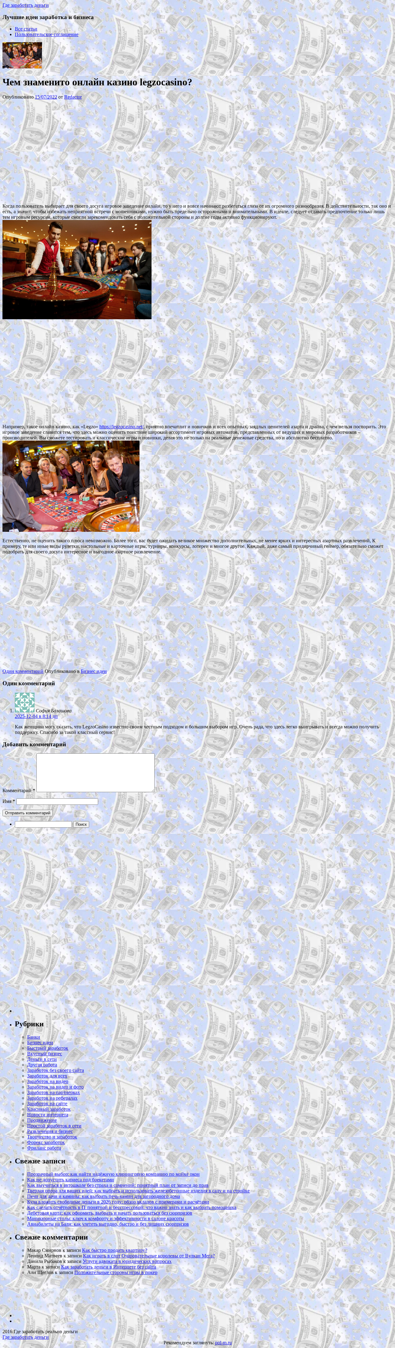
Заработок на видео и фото (55, 1086)
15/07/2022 (46, 97)
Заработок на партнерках (53, 1092)
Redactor (73, 97)
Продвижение (42, 1120)
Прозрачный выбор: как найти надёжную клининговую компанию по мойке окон (113, 1174)
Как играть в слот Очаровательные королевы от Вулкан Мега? (149, 1255)
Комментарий (18, 790)
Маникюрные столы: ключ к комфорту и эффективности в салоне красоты (105, 1218)
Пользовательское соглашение (46, 34)
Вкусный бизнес (44, 1053)
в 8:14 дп (36, 716)
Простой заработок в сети (54, 1125)
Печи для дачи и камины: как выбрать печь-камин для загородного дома (103, 1196)
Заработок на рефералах (52, 1098)
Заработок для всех (47, 1075)
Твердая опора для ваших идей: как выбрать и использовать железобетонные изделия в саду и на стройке (138, 1190)
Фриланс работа (44, 1147)
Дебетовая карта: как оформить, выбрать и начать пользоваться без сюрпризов (109, 1213)
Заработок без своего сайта (55, 1070)
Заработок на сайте (47, 1103)
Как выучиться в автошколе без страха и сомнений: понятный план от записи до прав (118, 1185)
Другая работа (42, 1064)
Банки (33, 1037)
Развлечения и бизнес (50, 1131)
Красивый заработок (49, 1109)
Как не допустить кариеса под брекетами (70, 1179)
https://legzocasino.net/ (121, 426)
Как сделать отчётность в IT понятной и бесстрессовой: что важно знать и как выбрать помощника (131, 1207)
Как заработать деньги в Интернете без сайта (108, 1266)
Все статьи (26, 28)
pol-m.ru (223, 1342)
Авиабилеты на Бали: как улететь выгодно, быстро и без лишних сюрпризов (108, 1224)
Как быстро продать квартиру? (114, 1250)
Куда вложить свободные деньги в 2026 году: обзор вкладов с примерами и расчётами (118, 1201)
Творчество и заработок (52, 1136)
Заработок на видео (47, 1081)
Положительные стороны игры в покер (115, 1272)
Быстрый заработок (47, 1048)
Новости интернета (47, 1114)
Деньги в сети (42, 1059)
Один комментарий (23, 671)
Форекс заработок (46, 1142)
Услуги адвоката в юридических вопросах (127, 1261)
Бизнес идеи (94, 671)
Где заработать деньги (25, 1337)
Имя (8, 801)
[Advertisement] (95, 151)
